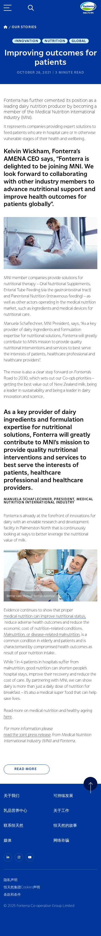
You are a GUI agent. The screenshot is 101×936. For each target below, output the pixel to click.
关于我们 (11, 796)
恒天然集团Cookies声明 (22, 887)
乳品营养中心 (15, 811)
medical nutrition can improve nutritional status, (45, 616)
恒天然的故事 (65, 826)
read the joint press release (27, 735)
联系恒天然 (13, 826)
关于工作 (61, 811)
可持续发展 (63, 796)
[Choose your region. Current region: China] (19, 7)
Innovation (26, 41)
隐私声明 (10, 880)
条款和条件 (12, 894)
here (8, 717)
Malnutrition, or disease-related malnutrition (42, 635)
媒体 (8, 840)
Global (79, 41)
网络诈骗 (61, 840)
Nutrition (55, 41)
